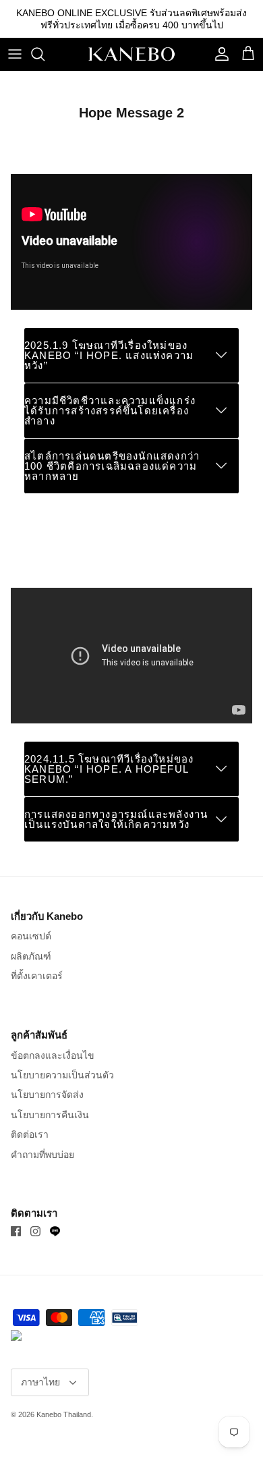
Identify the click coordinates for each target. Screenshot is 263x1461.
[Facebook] (16, 1231)
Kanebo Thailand (63, 1414)
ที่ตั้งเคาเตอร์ (37, 975)
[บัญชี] (218, 54)
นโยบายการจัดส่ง (47, 1094)
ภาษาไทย (40, 1382)
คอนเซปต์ (31, 936)
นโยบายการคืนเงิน (50, 1114)
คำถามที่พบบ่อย (42, 1154)
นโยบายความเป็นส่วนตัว (62, 1075)
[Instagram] (35, 1231)
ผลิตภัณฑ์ (31, 956)
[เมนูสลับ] (15, 54)
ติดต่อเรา (30, 1134)
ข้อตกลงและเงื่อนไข (52, 1055)
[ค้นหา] (44, 54)
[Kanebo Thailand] (131, 54)
